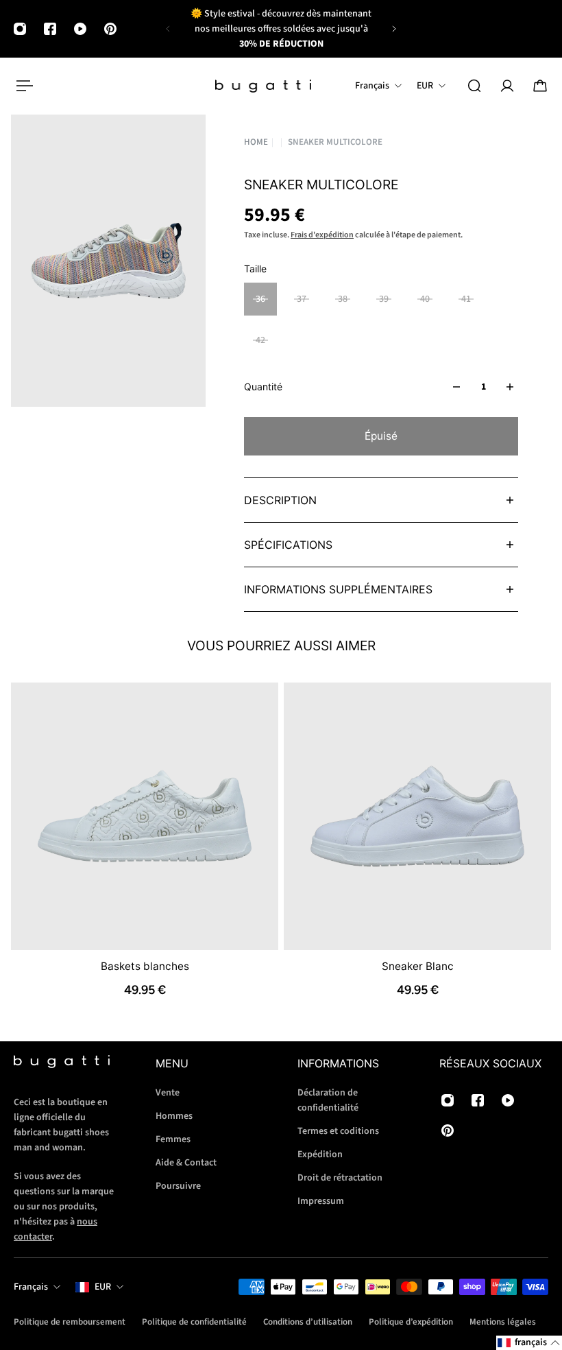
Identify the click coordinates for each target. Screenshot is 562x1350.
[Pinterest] (110, 29)
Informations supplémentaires (338, 589)
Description (280, 500)
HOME (256, 142)
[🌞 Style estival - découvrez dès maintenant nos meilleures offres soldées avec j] (281, 28)
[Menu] (22, 86)
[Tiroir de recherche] (474, 86)
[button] (529, 1343)
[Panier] (540, 86)
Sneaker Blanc (418, 966)
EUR (103, 1287)
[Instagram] (20, 29)
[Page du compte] (507, 86)
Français (31, 1287)
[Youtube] (80, 29)
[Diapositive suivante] (394, 29)
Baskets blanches (145, 966)
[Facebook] (50, 29)
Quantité (263, 386)
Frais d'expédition (322, 235)
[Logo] (263, 86)
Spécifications (288, 545)
